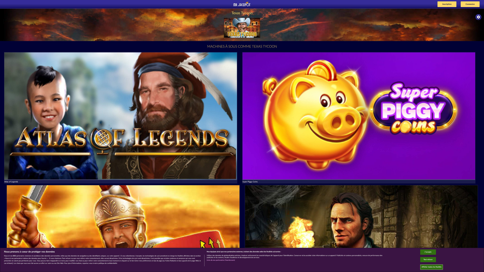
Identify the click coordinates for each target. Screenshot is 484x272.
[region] (242, 260)
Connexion (470, 4)
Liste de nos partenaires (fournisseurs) (221, 260)
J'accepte (428, 252)
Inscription (446, 4)
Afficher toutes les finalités (432, 267)
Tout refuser (428, 259)
